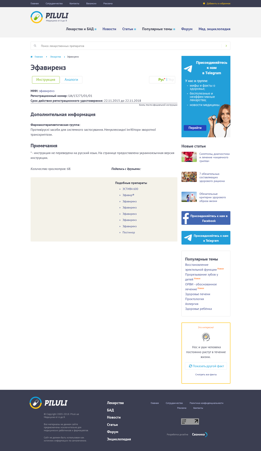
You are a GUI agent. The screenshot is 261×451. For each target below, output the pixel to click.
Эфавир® (128, 195)
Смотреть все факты (206, 374)
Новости (109, 29)
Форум (186, 29)
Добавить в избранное (218, 3)
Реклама (108, 3)
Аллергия (191, 304)
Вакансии (91, 3)
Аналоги (71, 79)
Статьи (127, 29)
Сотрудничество (54, 3)
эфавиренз (46, 91)
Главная (35, 3)
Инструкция (45, 79)
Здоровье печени (197, 294)
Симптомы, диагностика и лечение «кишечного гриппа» (214, 157)
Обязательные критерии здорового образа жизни (212, 197)
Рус (161, 79)
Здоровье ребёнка (198, 309)
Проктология (194, 299)
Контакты (74, 3)
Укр (171, 79)
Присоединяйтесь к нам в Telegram (211, 238)
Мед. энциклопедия (214, 29)
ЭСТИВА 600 (130, 189)
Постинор (129, 232)
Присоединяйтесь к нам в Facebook (209, 218)
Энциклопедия (119, 439)
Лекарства (55, 56)
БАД (110, 410)
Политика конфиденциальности (206, 402)
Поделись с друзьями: (126, 169)
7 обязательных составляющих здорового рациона (212, 177)
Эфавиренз (130, 201)
